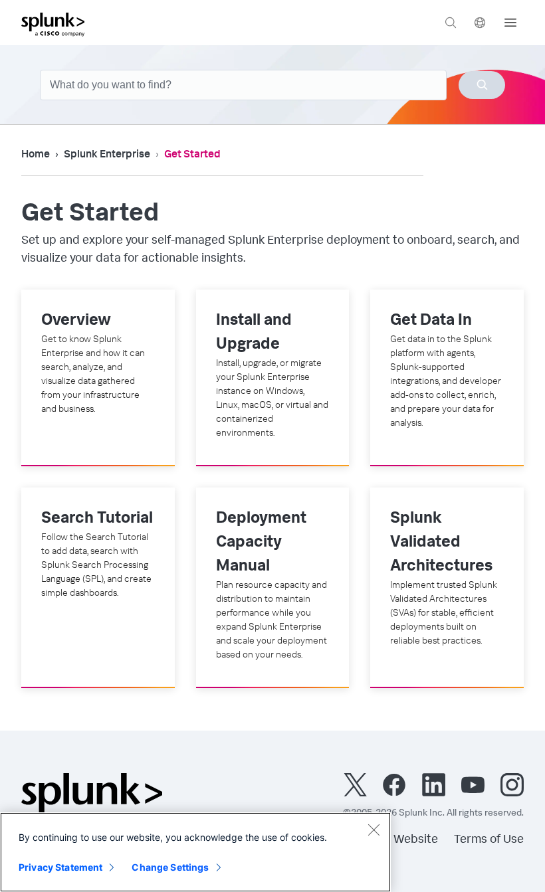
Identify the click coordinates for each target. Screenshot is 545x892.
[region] (195, 852)
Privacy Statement (60, 867)
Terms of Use (489, 840)
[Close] (373, 829)
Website (415, 840)
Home (35, 155)
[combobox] (272, 85)
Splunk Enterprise (107, 155)
